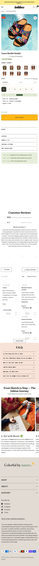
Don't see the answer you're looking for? (16, 376)
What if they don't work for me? (13, 362)
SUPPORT (5, 493)
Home (2, 11)
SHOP (4, 480)
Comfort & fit (5, 140)
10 (26, 89)
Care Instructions (6, 148)
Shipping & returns (7, 144)
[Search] (33, 7)
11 (31, 89)
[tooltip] (25, 227)
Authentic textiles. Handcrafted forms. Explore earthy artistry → (19, 2)
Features (3, 136)
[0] (36, 7)
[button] (19, 124)
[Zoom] (35, 18)
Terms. (3, 519)
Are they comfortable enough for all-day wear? (17, 358)
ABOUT (4, 486)
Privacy (8, 519)
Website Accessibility (18, 519)
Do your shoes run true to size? (13, 354)
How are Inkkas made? (9, 367)
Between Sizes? (31, 78)
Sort (23, 276)
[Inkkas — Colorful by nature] (19, 464)
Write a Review (31, 270)
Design (3, 129)
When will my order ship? (10, 371)
